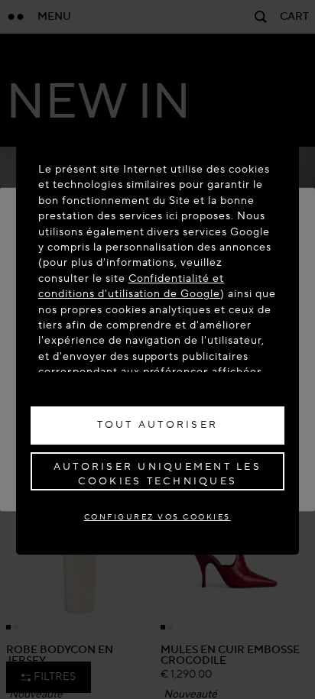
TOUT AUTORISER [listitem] (158, 425)
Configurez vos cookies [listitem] (157, 517)
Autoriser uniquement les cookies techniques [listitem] (157, 474)
